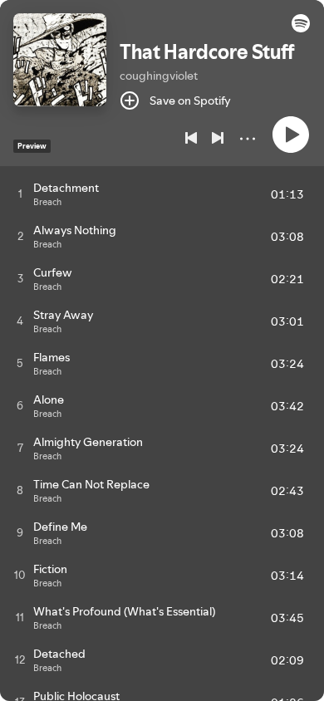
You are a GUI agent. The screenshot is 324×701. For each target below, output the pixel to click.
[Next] (217, 138)
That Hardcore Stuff (207, 52)
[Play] (291, 134)
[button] (301, 28)
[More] (248, 139)
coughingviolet (159, 75)
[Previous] (191, 138)
